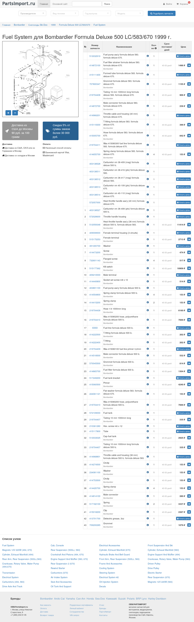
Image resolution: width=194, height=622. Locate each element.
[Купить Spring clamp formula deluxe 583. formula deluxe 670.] (189, 154)
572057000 (94, 202)
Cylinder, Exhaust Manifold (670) (114, 549)
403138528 (94, 163)
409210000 (94, 274)
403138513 (94, 186)
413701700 (94, 518)
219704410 (94, 319)
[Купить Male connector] (189, 496)
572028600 (94, 216)
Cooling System (106, 568)
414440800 (94, 281)
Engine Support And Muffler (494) (164, 554)
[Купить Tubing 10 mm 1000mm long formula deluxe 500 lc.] (189, 447)
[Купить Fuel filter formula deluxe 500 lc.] (189, 371)
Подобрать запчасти (162, 13)
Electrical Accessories (109, 545)
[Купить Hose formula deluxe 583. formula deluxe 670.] (189, 135)
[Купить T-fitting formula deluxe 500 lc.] (189, 334)
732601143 (94, 260)
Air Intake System (59, 577)
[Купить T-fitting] (189, 342)
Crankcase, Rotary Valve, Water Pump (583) (169, 559)
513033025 (94, 437)
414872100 (94, 65)
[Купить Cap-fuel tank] (189, 437)
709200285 (94, 525)
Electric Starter (155, 572)
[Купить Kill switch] (189, 268)
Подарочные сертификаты (81, 605)
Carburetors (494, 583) (13, 581)
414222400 (94, 342)
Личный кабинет (77, 608)
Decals (102, 586)
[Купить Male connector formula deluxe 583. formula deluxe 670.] (189, 106)
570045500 (94, 363)
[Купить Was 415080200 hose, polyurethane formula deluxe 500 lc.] (189, 319)
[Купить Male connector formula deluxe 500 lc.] (189, 355)
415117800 (94, 431)
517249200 (94, 377)
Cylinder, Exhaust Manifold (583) (163, 549)
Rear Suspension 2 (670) (63, 563)
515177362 (94, 268)
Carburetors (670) (59, 572)
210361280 (94, 426)
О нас (101, 605)
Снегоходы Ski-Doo (37, 24)
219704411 (94, 144)
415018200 (94, 511)
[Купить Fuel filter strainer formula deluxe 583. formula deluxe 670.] (189, 65)
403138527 (94, 210)
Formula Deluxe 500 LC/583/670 (74, 24)
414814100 (94, 496)
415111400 (94, 74)
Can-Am (80, 598)
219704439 (94, 310)
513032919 (94, 56)
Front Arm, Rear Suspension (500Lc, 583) (119, 559)
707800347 (94, 83)
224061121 (94, 393)
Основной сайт (60, 3)
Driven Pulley (154, 563)
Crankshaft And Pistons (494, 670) (67, 554)
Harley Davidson (157, 598)
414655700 (94, 154)
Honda (90, 598)
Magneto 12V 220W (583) (160, 581)
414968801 (94, 456)
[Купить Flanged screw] (189, 260)
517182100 (94, 503)
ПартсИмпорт (105, 611)
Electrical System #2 (109, 577)
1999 (53, 24)
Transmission (8, 572)
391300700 (94, 245)
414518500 (94, 355)
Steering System (107, 572)
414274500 (94, 464)
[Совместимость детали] (148, 56)
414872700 (94, 105)
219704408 (94, 94)
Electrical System (10, 577)
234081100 (94, 472)
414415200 (94, 302)
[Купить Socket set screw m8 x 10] (189, 281)
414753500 (94, 480)
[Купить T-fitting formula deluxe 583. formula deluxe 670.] (189, 124)
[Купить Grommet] (189, 525)
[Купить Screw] (189, 252)
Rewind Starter (58, 568)
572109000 (94, 412)
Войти (169, 3)
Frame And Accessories (110, 563)
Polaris (131, 598)
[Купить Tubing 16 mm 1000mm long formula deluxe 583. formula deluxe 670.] (189, 95)
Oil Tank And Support (61, 586)
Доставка (44, 611)
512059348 (94, 224)
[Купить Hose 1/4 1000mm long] (189, 310)
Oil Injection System (108, 581)
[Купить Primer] (189, 384)
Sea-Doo (100, 598)
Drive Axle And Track (12, 586)
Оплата (43, 608)
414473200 (94, 252)
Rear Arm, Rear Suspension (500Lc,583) (22, 559)
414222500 (94, 334)
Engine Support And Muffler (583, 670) (69, 559)
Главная (44, 3)
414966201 (94, 115)
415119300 (94, 124)
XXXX (95, 327)
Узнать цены (184, 56)
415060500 (94, 384)
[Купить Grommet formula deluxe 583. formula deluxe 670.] (189, 84)
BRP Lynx (141, 598)
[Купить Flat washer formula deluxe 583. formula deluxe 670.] (189, 393)
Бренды (102, 608)
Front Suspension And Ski (160, 545)
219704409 (94, 348)
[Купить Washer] (189, 472)
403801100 (94, 287)
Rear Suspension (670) (159, 577)
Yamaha (70, 598)
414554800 (94, 294)
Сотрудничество (77, 611)
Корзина (184, 3)
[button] (32, 13)
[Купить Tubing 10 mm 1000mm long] (189, 419)
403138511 (94, 171)
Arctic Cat (59, 598)
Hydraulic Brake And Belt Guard (114, 554)
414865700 (94, 371)
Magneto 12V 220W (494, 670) (17, 549)
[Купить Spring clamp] (189, 302)
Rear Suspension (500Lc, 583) (65, 549)
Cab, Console (57, 545)
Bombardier (19, 24)
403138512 (94, 179)
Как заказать (45, 605)
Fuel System (99, 24)
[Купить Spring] (189, 504)
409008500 (94, 232)
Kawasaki (111, 598)
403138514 (94, 194)
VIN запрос (74, 615)
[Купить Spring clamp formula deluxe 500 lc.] (189, 294)
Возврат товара (47, 615)
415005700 (94, 135)
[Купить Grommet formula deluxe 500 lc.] (189, 363)
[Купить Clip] (189, 512)
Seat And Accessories (61, 581)
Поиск (107, 3)
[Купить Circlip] (189, 464)
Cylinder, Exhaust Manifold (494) (17, 554)
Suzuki (122, 598)
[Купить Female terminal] (189, 239)
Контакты (103, 615)
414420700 (94, 488)
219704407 (94, 419)
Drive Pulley (153, 568)
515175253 (94, 239)
